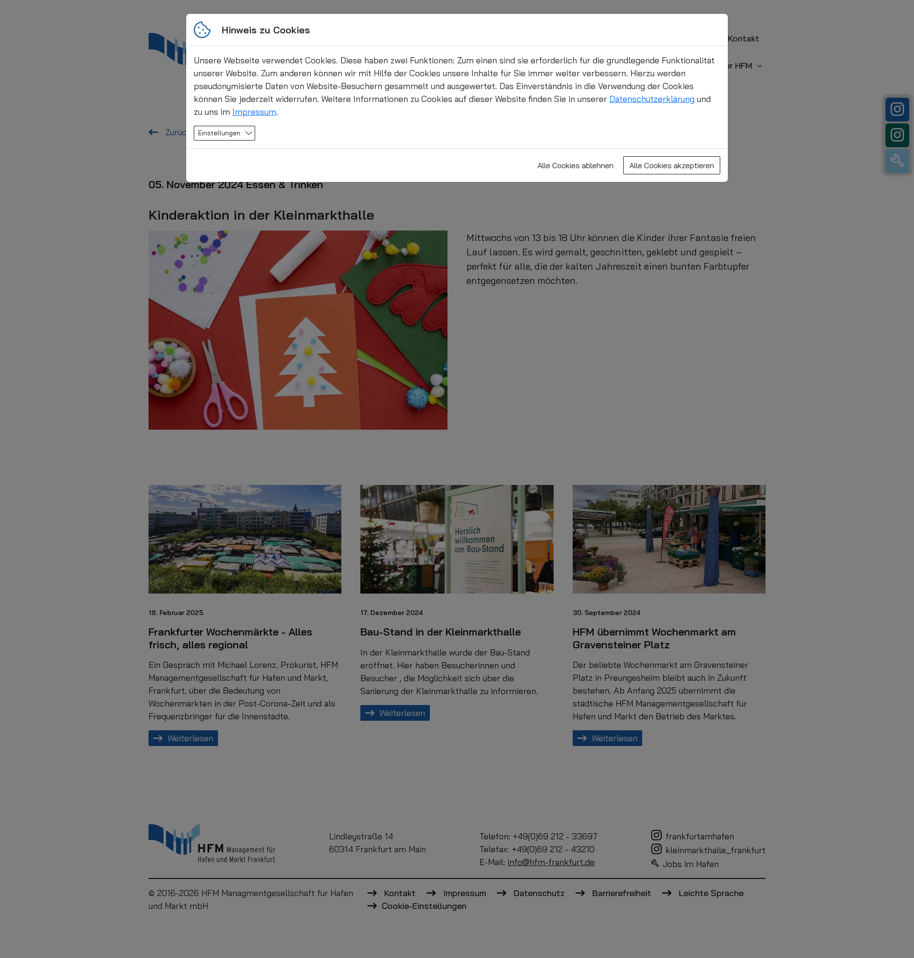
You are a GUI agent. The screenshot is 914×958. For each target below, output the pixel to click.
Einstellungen (219, 133)
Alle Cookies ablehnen (575, 165)
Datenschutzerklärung (652, 98)
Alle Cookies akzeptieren (671, 165)
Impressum (254, 111)
